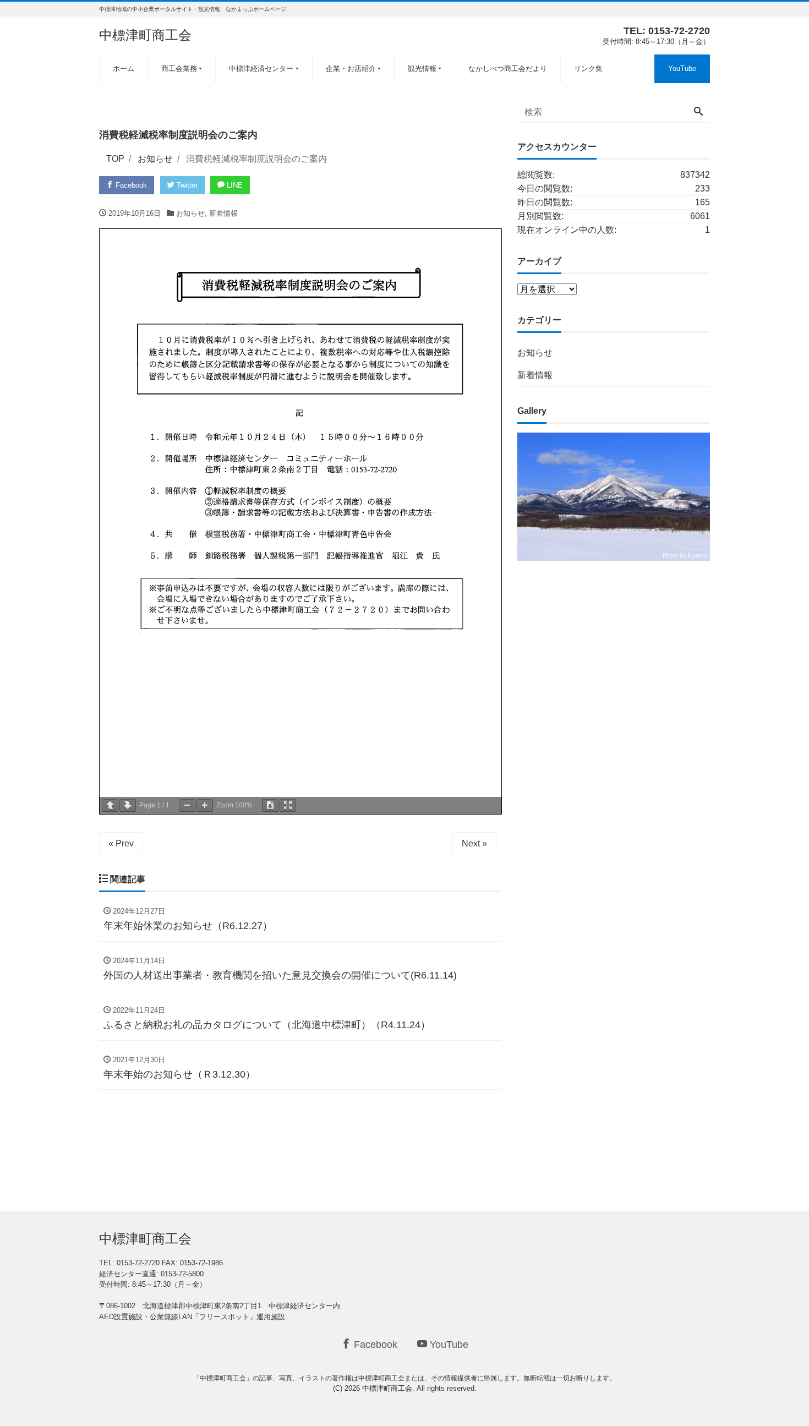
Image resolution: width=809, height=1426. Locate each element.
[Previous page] (110, 805)
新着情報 (223, 213)
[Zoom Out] (187, 805)
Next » (474, 843)
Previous (498, 493)
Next (729, 493)
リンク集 (588, 68)
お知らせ (190, 213)
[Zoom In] (204, 805)
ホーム (123, 68)
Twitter (186, 185)
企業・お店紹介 (351, 68)
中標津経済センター (261, 68)
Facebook (130, 185)
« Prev (121, 843)
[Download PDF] (270, 805)
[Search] (698, 112)
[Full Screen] (288, 805)
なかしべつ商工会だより (507, 68)
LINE (234, 185)
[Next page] (127, 805)
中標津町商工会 (145, 35)
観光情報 (422, 68)
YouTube (682, 68)
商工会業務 (179, 68)
